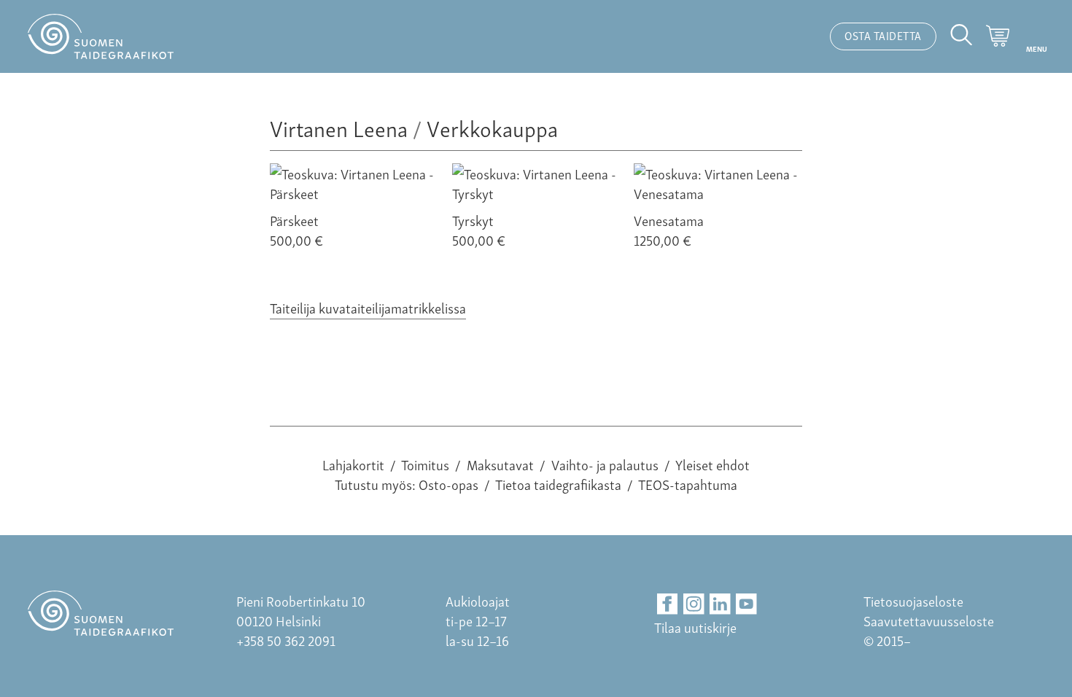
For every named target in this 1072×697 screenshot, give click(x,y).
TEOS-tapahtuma (687, 483)
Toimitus (425, 464)
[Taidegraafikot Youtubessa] (746, 604)
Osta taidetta (883, 35)
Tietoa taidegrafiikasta (558, 483)
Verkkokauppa (492, 127)
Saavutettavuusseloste (928, 620)
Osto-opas (448, 483)
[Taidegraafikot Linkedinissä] (720, 604)
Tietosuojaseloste (913, 600)
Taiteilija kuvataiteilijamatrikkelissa (368, 307)
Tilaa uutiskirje (695, 626)
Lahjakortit (353, 464)
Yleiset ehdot (712, 464)
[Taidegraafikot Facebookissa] (667, 604)
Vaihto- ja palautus (605, 464)
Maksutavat (500, 464)
